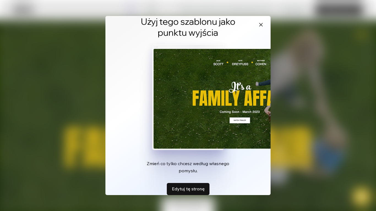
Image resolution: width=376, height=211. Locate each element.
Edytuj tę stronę (188, 188)
